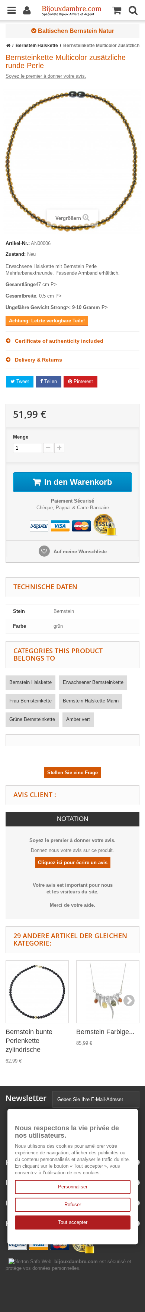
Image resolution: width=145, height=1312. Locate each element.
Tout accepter (72, 1222)
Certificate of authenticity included (56, 341)
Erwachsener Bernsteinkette (93, 682)
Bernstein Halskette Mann (91, 701)
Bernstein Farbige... (105, 1032)
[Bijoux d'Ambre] (71, 8)
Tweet (22, 381)
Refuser (72, 1204)
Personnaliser (72, 1186)
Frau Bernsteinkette (30, 701)
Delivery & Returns (36, 360)
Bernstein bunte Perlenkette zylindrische (29, 1040)
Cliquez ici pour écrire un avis (72, 862)
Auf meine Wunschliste (79, 551)
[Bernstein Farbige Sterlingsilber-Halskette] (107, 991)
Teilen (50, 381)
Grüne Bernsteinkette (32, 719)
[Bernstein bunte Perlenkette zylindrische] (37, 991)
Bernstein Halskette (30, 682)
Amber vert (78, 719)
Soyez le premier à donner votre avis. (46, 76)
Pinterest (82, 381)
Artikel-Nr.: (18, 243)
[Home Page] (8, 45)
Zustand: (16, 254)
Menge (20, 437)
